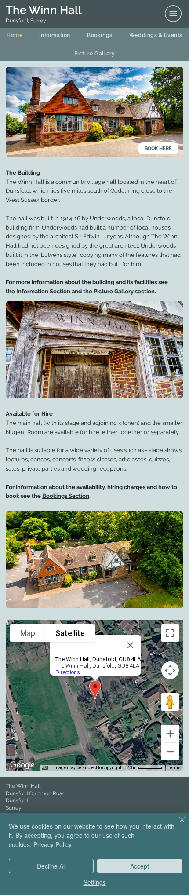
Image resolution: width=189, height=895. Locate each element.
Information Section (43, 291)
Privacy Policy (52, 844)
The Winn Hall (44, 10)
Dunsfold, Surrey (26, 21)
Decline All (51, 866)
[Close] (176, 825)
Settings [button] (95, 882)
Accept (139, 866)
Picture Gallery (114, 291)
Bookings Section (65, 496)
